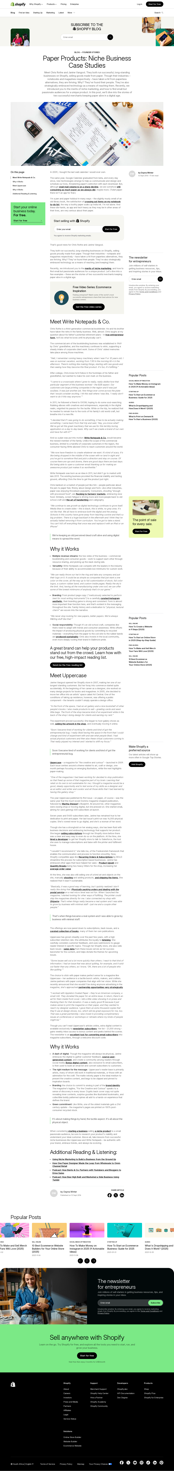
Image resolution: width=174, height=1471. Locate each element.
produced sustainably (67, 636)
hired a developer (59, 839)
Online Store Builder (72, 1437)
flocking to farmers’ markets (90, 494)
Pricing (63, 4)
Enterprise (74, 4)
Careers (66, 1393)
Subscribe (155, 1303)
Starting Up (37, 12)
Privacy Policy (134, 294)
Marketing (50, 12)
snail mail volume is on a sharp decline (78, 187)
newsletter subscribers (85, 1028)
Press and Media (70, 1402)
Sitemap (80, 1464)
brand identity (113, 1085)
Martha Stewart (70, 804)
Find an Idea (24, 12)
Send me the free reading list (68, 665)
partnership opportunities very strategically (101, 987)
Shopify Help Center (99, 1393)
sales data (69, 949)
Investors (67, 1397)
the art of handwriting (77, 500)
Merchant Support (98, 1389)
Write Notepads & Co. (95, 438)
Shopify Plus (149, 1393)
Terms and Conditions (148, 292)
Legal (65, 1414)
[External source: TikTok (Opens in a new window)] (148, 1463)
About (66, 1389)
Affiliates (67, 1410)
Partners (67, 1406)
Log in (139, 4)
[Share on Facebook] (109, 1195)
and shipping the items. (106, 877)
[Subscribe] (110, 37)
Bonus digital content (76, 1062)
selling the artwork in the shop (70, 724)
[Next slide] (93, 1260)
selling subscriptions (71, 833)
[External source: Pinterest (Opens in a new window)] (161, 1463)
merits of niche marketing (98, 268)
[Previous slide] (80, 1260)
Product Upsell (106, 863)
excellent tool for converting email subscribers (94, 1034)
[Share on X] (116, 1195)
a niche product (103, 1131)
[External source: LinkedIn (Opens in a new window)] (155, 1463)
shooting (68, 877)
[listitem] (87, 1238)
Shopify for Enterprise (153, 1397)
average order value (60, 869)
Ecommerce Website (72, 1446)
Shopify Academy (98, 1402)
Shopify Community (99, 1406)
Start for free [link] (111, 229)
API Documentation (125, 1393)
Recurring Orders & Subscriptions (96, 857)
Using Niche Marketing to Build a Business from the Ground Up (84, 1159)
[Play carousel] (87, 1260)
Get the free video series (89, 307)
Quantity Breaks (58, 866)
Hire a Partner (96, 1397)
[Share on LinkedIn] (122, 1195)
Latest (61, 12)
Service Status (69, 1419)
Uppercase (55, 762)
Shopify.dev (122, 1389)
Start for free (155, 4)
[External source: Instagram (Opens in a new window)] (141, 1463)
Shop (146, 1389)
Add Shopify (137, 764)
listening (106, 940)
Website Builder (70, 1441)
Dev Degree (122, 1397)
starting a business (78, 1131)
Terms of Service (47, 1464)
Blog (13, 12)
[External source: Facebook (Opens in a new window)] (122, 1463)
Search (157, 12)
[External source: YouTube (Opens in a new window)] (135, 1463)
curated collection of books (64, 931)
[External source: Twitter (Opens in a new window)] (128, 1463)
